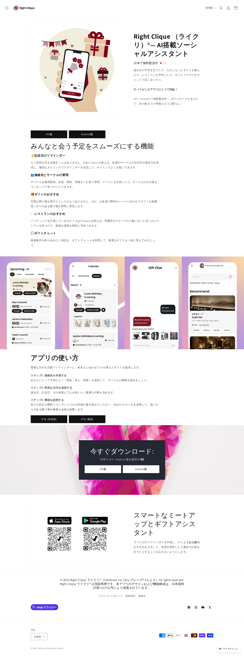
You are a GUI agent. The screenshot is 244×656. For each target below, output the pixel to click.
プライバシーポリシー (110, 595)
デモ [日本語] (49, 419)
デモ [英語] (87, 419)
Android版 (87, 134)
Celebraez (42, 648)
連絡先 (142, 595)
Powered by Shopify (55, 648)
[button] (7, 8)
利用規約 (130, 595)
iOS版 (49, 134)
